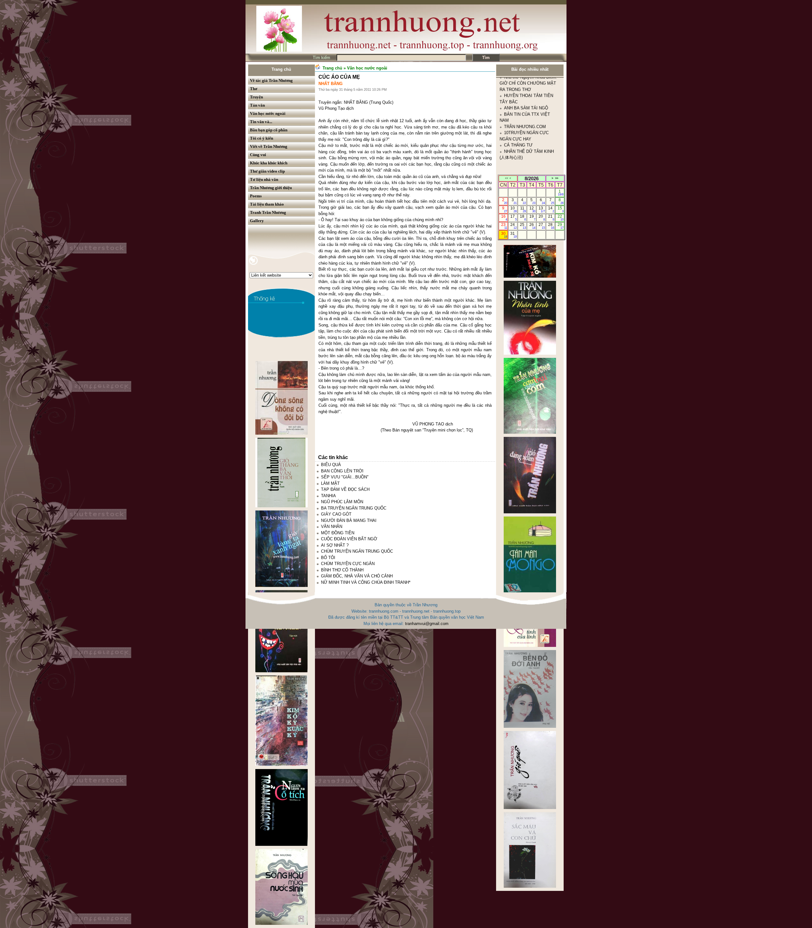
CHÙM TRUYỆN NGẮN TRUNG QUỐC (357, 551)
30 (504, 234)
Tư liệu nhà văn (264, 179)
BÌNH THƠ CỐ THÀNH (342, 570)
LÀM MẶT (330, 483)
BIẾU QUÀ (331, 464)
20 (542, 217)
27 (542, 225)
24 (513, 225)
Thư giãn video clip (267, 171)
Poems (256, 196)
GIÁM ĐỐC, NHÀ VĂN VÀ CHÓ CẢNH (357, 576)
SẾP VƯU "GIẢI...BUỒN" (345, 477)
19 (532, 217)
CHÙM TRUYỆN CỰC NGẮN (348, 563)
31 (513, 234)
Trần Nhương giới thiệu (271, 187)
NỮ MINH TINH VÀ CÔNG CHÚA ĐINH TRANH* (365, 582)
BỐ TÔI (328, 557)
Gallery (257, 220)
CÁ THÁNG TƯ (518, 97)
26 (532, 225)
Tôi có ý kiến (261, 138)
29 (561, 225)
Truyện (256, 97)
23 (504, 225)
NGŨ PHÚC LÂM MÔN (342, 501)
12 (532, 209)
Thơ (253, 88)
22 (561, 217)
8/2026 (532, 178)
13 (542, 209)
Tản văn (257, 105)
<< (506, 178)
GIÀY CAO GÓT (336, 514)
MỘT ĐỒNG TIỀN (337, 532)
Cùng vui (258, 154)
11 (523, 209)
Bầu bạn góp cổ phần (268, 130)
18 (523, 217)
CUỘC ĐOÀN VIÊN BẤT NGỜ (349, 538)
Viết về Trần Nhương (268, 146)
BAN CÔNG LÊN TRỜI (342, 471)
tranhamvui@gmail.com (427, 623)
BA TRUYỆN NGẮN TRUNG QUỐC (353, 508)
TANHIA (328, 495)
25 (523, 225)
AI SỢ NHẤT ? (335, 545)
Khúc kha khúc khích (268, 163)
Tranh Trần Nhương (268, 212)
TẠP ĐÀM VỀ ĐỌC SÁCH (345, 489)
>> (556, 178)
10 (513, 209)
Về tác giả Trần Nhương (271, 80)
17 (513, 217)
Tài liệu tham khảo (267, 204)
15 (561, 209)
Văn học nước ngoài (267, 113)
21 (551, 217)
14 (551, 209)
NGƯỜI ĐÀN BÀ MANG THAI (349, 520)
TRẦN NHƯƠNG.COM (525, 79)
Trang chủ (281, 69)
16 (504, 217)
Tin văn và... (261, 121)
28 (551, 225)
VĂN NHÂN (331, 526)
